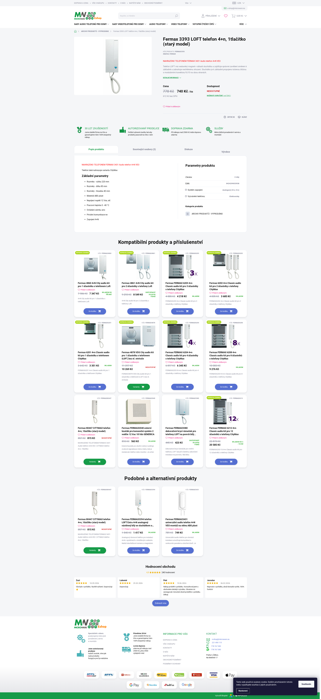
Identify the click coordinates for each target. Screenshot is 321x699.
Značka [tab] (227, 151)
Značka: (169, 54)
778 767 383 (215, 646)
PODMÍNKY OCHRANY (171, 664)
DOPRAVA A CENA (81, 3)
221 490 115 (216, 643)
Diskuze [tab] (189, 149)
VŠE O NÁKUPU (98, 3)
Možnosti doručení (219, 96)
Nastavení (243, 691)
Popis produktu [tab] (96, 149)
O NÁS (122, 3)
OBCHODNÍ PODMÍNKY (153, 3)
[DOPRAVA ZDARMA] (95, 266)
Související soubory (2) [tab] (144, 149)
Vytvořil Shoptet (221, 696)
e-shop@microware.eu (219, 639)
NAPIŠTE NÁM (134, 3)
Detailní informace (171, 78)
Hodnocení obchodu (160, 566)
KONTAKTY (112, 3)
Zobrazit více (160, 603)
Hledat (176, 16)
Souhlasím (306, 684)
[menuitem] (92, 24)
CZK (239, 3)
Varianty (136, 387)
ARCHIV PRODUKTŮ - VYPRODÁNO (207, 214)
